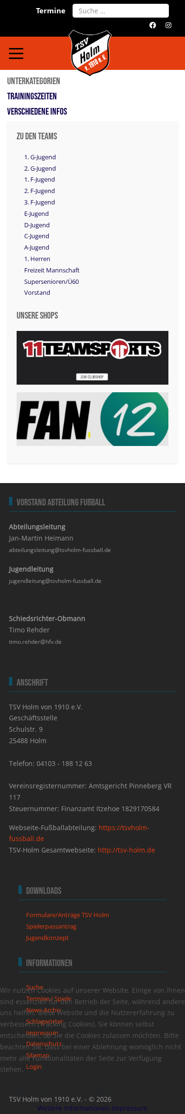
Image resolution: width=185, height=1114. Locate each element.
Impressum (129, 1108)
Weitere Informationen (73, 1108)
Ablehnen (109, 1092)
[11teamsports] (92, 356)
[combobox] (121, 11)
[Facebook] (152, 24)
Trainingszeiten (32, 96)
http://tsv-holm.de (126, 849)
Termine (50, 10)
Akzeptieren (37, 1092)
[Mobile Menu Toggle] (16, 53)
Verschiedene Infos (37, 111)
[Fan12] (92, 418)
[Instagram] (168, 24)
